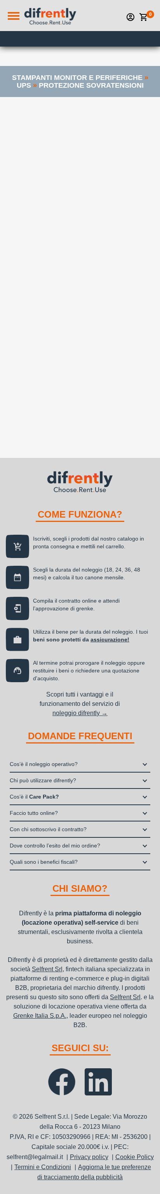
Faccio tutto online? (34, 813)
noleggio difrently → (80, 713)
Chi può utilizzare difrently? (43, 780)
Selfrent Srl (47, 969)
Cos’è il (34, 797)
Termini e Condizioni (42, 1167)
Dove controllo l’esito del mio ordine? (55, 845)
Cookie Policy (134, 1157)
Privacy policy (89, 1157)
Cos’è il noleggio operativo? (44, 764)
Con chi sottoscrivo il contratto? (48, 829)
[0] (143, 17)
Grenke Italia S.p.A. (39, 1015)
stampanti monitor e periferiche (77, 77)
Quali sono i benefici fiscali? (44, 862)
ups (24, 85)
